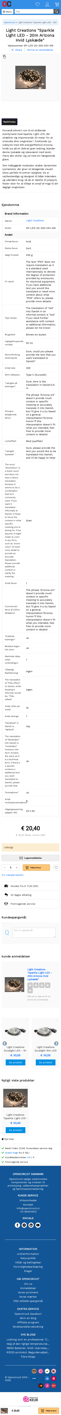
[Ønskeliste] (35, 4)
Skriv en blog (28, 1318)
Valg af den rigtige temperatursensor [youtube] (28, 1343)
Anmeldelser (28, 1288)
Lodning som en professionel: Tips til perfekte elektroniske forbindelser (28, 1339)
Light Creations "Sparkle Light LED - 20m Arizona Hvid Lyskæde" (39, 974)
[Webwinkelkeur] (30, 1399)
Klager (28, 1271)
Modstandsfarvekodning (28, 1326)
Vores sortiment (28, 1292)
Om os (28, 1283)
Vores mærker (28, 1296)
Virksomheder (28, 1200)
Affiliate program (28, 1322)
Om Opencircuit (28, 1278)
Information (28, 1248)
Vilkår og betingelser (28, 1262)
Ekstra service (28, 1308)
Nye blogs (28, 1334)
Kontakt (28, 1204)
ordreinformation (28, 1253)
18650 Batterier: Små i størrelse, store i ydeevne (28, 1348)
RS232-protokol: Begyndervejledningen (28, 1352)
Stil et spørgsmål (23, 930)
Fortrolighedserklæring (28, 1266)
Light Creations (35, 220)
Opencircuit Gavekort (28, 1313)
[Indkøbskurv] (54, 4)
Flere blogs (28, 1356)
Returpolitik (28, 1258)
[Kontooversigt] (44, 4)
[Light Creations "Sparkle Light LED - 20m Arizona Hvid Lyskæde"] (14, 984)
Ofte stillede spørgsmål (28, 1301)
